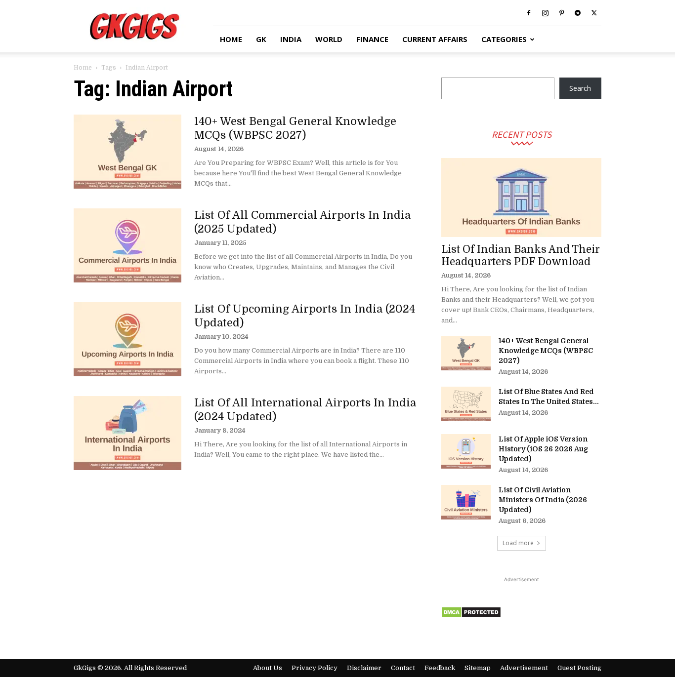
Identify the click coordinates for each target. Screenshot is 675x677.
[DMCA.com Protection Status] (471, 615)
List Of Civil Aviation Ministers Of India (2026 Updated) (543, 500)
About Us (267, 668)
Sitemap (477, 668)
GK (261, 39)
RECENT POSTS (521, 134)
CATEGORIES (504, 39)
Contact (403, 668)
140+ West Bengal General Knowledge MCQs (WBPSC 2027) (546, 350)
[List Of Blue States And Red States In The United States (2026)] (466, 404)
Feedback (439, 668)
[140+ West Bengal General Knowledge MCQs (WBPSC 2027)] (127, 152)
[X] (594, 13)
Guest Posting (579, 668)
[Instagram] (545, 13)
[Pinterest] (561, 13)
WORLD (328, 39)
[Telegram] (577, 13)
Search (580, 88)
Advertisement (524, 668)
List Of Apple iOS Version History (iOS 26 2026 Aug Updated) (543, 449)
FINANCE (372, 39)
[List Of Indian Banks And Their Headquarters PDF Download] (521, 197)
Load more (518, 543)
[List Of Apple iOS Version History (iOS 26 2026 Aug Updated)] (466, 451)
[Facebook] (528, 13)
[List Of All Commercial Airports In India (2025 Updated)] (127, 245)
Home (83, 67)
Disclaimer (364, 668)
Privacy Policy (315, 668)
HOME (231, 39)
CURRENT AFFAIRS (434, 39)
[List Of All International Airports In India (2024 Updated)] (127, 433)
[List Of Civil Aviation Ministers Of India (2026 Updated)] (466, 502)
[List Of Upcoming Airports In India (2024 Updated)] (127, 339)
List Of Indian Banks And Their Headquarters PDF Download (520, 255)
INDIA (290, 39)
